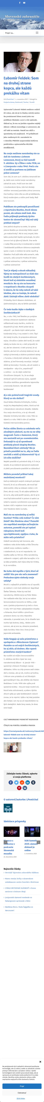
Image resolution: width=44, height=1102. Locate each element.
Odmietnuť (22, 1093)
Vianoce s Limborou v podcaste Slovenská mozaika (9, 847)
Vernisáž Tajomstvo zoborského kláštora (21, 873)
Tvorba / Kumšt (28, 102)
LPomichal (10, 99)
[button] (40, 1062)
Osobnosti (19, 102)
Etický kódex (21, 1098)
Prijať (22, 1086)
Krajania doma (9, 102)
